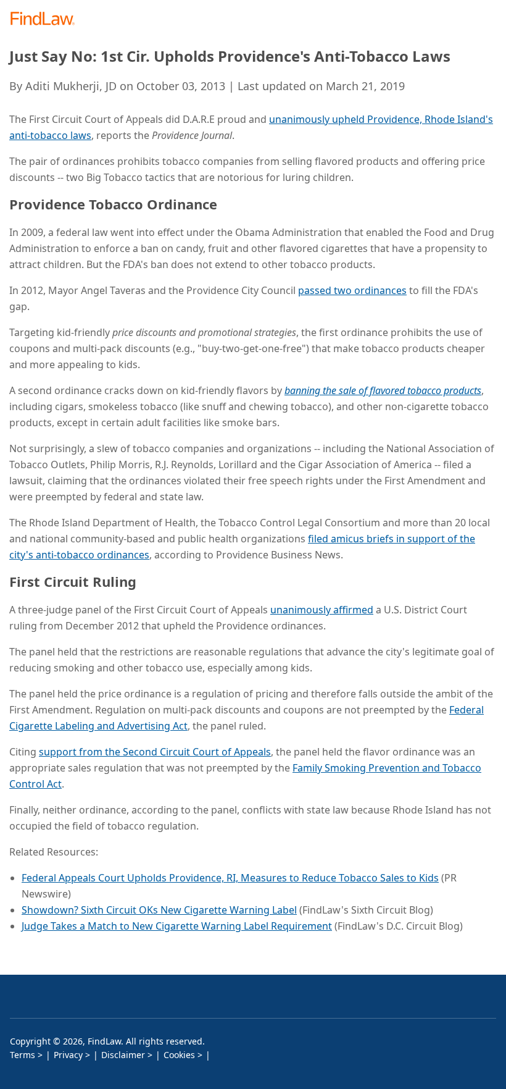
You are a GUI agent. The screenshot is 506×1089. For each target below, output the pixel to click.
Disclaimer (123, 1055)
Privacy (68, 1055)
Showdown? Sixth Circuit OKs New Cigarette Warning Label (159, 910)
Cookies (179, 1055)
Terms (22, 1055)
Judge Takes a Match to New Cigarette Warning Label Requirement (177, 926)
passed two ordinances (352, 290)
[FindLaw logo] (46, 19)
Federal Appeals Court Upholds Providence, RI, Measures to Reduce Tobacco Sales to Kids (230, 878)
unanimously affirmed (321, 609)
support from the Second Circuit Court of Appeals (155, 752)
